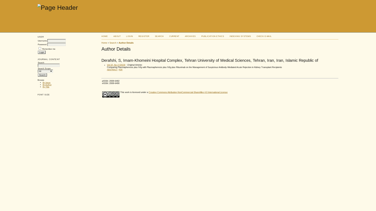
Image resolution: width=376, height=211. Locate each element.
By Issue (47, 82)
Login (129, 36)
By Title (46, 87)
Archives (190, 36)
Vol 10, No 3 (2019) (116, 65)
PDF (121, 70)
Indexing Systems (240, 36)
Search (159, 36)
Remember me (48, 49)
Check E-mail (264, 36)
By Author (47, 85)
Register (143, 36)
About (117, 36)
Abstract (112, 70)
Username (42, 41)
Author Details (126, 43)
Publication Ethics (212, 36)
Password (42, 44)
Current (174, 36)
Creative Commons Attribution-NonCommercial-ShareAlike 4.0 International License (188, 92)
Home (104, 36)
